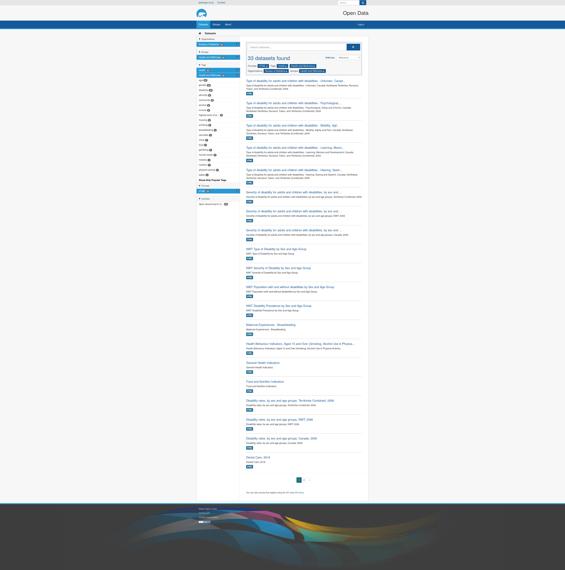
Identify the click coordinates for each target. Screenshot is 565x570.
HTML (249, 93)
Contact (221, 2)
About (228, 24)
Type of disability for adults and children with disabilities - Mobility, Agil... (292, 125)
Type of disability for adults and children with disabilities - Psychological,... (294, 103)
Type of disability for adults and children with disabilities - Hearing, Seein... (294, 170)
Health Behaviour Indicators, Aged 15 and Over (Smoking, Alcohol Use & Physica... (300, 343)
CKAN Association (208, 517)
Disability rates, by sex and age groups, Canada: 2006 (281, 438)
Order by (329, 57)
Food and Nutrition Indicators (265, 381)
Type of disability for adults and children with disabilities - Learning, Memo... (295, 147)
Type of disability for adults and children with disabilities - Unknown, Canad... (295, 81)
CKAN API (204, 513)
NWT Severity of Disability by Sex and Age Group (278, 268)
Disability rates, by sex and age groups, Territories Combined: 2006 (290, 400)
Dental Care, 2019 (258, 457)
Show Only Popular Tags (212, 180)
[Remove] (266, 66)
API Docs (299, 492)
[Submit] (362, 2)
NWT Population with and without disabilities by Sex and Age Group (290, 287)
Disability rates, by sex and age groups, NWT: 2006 (279, 419)
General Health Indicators (263, 362)
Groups (216, 24)
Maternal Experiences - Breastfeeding (270, 325)
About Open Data (208, 508)
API (287, 492)
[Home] (200, 33)
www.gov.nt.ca (206, 2)
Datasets (203, 24)
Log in (361, 24)
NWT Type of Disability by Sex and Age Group (276, 249)
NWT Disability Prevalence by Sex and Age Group (278, 306)
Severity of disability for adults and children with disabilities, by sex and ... (294, 192)
